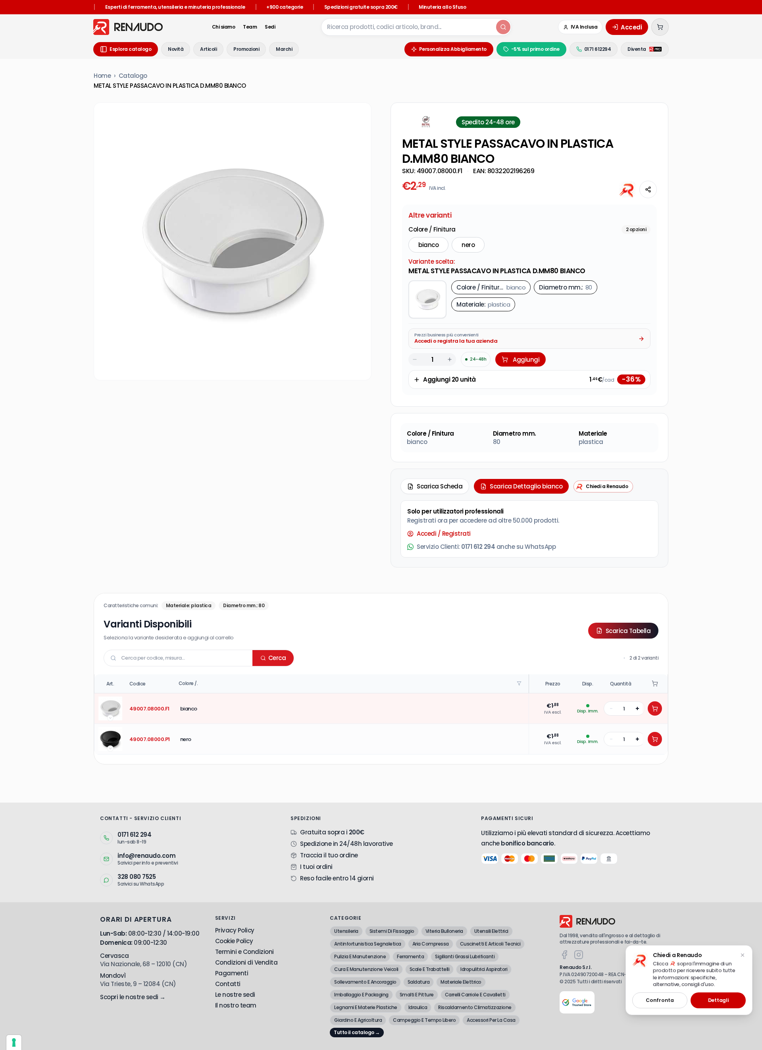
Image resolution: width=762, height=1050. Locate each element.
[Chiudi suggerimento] (742, 955)
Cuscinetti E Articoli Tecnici (490, 943)
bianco (428, 245)
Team (250, 27)
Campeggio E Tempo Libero (424, 1020)
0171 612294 (597, 49)
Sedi (270, 27)
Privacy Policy (234, 930)
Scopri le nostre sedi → (132, 997)
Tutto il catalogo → (357, 1032)
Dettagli (718, 1000)
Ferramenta (410, 956)
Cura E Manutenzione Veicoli (366, 969)
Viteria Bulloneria (444, 931)
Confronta (659, 1000)
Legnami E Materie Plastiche (365, 1007)
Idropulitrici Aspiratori (483, 969)
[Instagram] (578, 954)
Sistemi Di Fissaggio (391, 931)
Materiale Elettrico (461, 982)
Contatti (228, 984)
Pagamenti (231, 973)
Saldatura (419, 982)
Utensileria (346, 931)
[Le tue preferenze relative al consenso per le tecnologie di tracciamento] (13, 1042)
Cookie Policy (234, 941)
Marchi (284, 49)
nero (468, 245)
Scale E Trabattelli (430, 969)
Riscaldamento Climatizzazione (475, 1007)
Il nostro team (235, 1005)
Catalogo (133, 75)
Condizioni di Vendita (246, 962)
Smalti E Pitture (417, 994)
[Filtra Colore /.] (520, 683)
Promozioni (246, 49)
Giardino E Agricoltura (358, 1020)
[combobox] (408, 27)
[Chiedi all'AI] (627, 189)
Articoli (208, 49)
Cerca (277, 658)
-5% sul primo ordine (535, 49)
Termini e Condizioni (244, 952)
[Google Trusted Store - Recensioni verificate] (577, 1002)
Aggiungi (526, 359)
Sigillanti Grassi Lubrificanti (465, 956)
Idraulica (417, 1007)
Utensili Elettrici (491, 931)
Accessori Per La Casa (491, 1020)
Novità (175, 49)
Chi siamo (223, 27)
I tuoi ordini (316, 867)
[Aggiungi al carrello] (655, 708)
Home (102, 75)
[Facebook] (564, 954)
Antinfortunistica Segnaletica (367, 943)
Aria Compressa (430, 943)
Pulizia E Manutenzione (360, 956)
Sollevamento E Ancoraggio (365, 982)
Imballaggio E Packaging (361, 994)
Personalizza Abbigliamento (453, 49)
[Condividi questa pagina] (648, 189)
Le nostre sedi (235, 994)
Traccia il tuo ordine (329, 855)
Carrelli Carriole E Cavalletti (475, 994)
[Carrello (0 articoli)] (660, 27)
